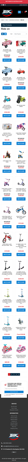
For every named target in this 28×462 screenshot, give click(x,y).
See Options (21, 337)
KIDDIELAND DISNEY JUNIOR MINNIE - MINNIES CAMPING (7, 356)
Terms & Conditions (19, 394)
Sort (11, 33)
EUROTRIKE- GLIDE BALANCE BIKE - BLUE (21, 217)
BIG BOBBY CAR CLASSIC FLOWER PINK (7, 51)
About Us (14, 426)
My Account (14, 406)
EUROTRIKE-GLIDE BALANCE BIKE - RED (7, 245)
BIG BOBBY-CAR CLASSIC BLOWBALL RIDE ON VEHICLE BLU (7, 79)
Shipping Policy (14, 428)
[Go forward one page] (19, 374)
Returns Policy (14, 419)
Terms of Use (14, 415)
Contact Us (14, 421)
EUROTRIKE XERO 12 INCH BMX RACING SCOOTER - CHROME (21, 190)
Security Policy (14, 423)
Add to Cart (7, 60)
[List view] (5, 34)
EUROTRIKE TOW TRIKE (7, 161)
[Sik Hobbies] (7, 12)
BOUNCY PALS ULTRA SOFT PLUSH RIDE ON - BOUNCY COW (7, 134)
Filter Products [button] (7, 25)
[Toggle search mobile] (22, 12)
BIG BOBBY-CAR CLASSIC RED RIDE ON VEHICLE (21, 79)
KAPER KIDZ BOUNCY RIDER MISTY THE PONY (21, 329)
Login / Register (23, 5)
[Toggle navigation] (19, 12)
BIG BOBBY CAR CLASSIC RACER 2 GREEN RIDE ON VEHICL (21, 51)
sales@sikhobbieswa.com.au (11, 446)
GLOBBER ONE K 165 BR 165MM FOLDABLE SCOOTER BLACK (21, 246)
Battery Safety (14, 424)
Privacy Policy (8, 395)
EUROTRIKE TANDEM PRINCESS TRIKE (21, 133)
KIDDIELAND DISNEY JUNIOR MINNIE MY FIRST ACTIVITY (21, 356)
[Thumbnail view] (2, 34)
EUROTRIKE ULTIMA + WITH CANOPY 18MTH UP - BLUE (21, 162)
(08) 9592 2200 (7, 443)
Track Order (14, 408)
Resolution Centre (14, 410)
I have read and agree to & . (13, 395)
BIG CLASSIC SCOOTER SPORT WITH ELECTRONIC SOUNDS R (7, 107)
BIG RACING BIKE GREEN (21, 106)
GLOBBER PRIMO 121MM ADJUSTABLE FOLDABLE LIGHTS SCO (7, 301)
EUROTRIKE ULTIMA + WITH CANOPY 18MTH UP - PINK (7, 190)
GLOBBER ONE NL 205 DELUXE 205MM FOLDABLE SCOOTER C (7, 273)
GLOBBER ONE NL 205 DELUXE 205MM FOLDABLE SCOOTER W (21, 273)
